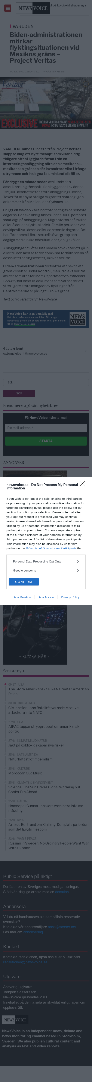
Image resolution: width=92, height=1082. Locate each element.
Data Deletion (22, 597)
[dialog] (46, 541)
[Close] (84, 485)
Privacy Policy (70, 597)
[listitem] (46, 561)
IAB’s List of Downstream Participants (51, 548)
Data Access (46, 597)
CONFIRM (23, 582)
